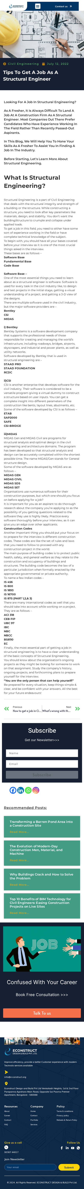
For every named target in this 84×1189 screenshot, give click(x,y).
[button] (37, 6)
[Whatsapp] (28, 790)
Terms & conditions (65, 1111)
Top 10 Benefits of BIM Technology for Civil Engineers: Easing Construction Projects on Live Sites (40, 902)
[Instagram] (35, 790)
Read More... (19, 832)
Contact (7, 1120)
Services (33, 1124)
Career (7, 1115)
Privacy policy (63, 1115)
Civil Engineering (23, 64)
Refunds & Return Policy (67, 1120)
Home (33, 1111)
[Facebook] (13, 790)
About (7, 1111)
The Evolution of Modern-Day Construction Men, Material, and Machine (36, 850)
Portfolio (34, 1120)
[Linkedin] (20, 790)
